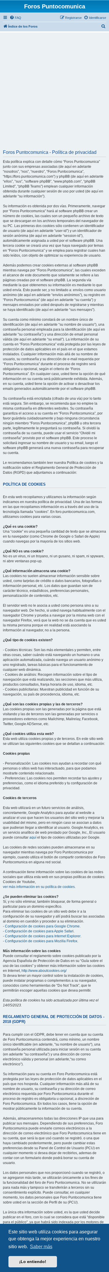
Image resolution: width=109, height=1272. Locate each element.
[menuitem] (15, 17)
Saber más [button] (41, 1246)
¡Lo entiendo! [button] (32, 1261)
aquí (32, 837)
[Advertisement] (54, 93)
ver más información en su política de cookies (39, 887)
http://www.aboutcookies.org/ (44, 971)
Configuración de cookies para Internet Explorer (43, 936)
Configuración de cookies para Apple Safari (39, 931)
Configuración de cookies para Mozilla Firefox (41, 941)
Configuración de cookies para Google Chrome (42, 926)
